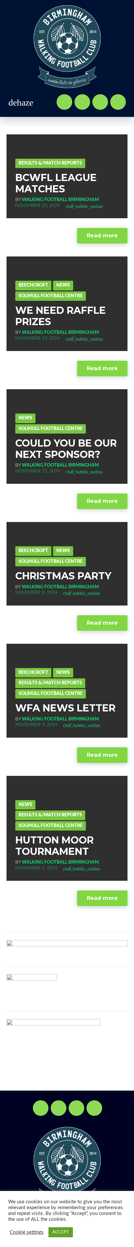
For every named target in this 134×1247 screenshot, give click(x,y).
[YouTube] (100, 102)
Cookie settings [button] (27, 1232)
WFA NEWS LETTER (65, 708)
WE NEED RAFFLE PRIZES (60, 316)
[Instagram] (118, 102)
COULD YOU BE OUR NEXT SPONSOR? (66, 448)
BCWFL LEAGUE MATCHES (56, 183)
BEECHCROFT (33, 285)
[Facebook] (64, 102)
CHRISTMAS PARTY (63, 576)
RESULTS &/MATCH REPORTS (50, 163)
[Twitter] (82, 102)
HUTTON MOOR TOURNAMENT (54, 845)
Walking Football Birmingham (60, 200)
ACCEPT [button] (60, 1232)
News (63, 285)
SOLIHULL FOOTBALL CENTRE (51, 296)
